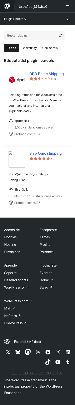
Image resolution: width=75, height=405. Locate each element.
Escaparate (48, 230)
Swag (46, 287)
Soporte (10, 273)
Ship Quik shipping (45, 153)
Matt (10, 308)
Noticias (10, 237)
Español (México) (27, 342)
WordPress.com (18, 301)
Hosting (10, 244)
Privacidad (12, 252)
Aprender (11, 265)
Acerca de (12, 230)
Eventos (46, 273)
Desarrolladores (16, 280)
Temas (45, 237)
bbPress (12, 316)
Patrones (47, 252)
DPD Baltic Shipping (46, 74)
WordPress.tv (16, 287)
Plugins (45, 244)
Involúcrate (48, 265)
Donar (46, 280)
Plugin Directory (15, 19)
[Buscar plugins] (60, 35)
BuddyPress (15, 323)
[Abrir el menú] (68, 6)
